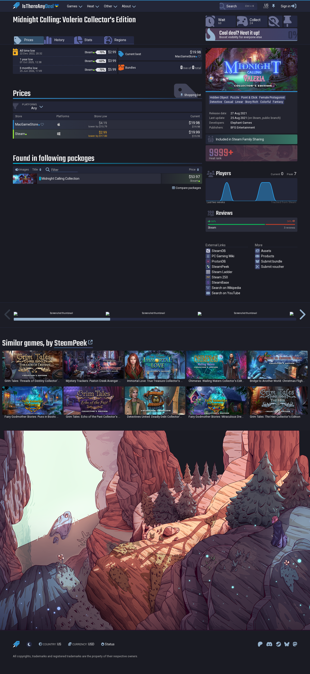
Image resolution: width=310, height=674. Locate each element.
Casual (228, 101)
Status (109, 644)
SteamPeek (220, 266)
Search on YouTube (226, 293)
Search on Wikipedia (226, 288)
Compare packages (188, 188)
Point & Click (249, 97)
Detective (216, 101)
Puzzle (234, 97)
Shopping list (192, 95)
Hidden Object (219, 97)
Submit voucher (272, 266)
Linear (239, 101)
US (52, 644)
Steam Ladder (222, 272)
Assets (266, 251)
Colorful (265, 101)
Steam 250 (220, 277)
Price (192, 169)
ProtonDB (219, 261)
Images (24, 169)
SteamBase (220, 282)
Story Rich (251, 101)
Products (267, 256)
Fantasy (278, 101)
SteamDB (219, 251)
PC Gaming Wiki (223, 256)
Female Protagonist (272, 97)
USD (83, 644)
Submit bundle (271, 261)
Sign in (285, 6)
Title (35, 169)
